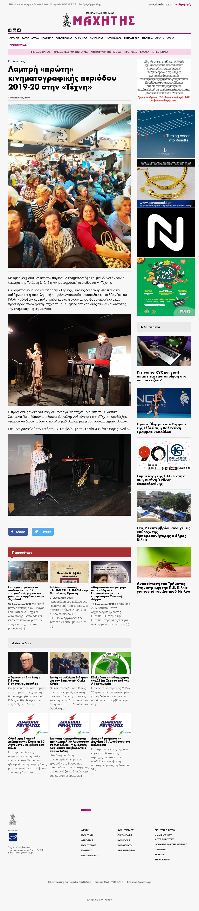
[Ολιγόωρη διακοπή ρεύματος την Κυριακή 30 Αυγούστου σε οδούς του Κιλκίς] (28, 724)
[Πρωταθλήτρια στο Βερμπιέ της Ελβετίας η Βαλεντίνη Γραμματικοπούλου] (164, 403)
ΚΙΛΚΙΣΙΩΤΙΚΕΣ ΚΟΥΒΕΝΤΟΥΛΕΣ (70, 51)
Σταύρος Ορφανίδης (90, 4)
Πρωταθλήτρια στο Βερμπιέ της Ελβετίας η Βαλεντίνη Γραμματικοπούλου (161, 427)
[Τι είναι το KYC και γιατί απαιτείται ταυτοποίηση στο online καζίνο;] (164, 351)
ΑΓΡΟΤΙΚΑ (81, 37)
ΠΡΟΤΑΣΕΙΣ (130, 51)
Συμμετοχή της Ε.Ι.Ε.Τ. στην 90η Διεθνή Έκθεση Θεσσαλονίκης (161, 479)
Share (20, 531)
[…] (23, 628)
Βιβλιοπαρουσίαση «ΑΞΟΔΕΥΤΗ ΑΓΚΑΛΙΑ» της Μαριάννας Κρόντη (69, 590)
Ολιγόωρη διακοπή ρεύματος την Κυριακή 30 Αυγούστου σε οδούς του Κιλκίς (26, 743)
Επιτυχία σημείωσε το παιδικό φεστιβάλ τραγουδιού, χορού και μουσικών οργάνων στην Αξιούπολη (26, 593)
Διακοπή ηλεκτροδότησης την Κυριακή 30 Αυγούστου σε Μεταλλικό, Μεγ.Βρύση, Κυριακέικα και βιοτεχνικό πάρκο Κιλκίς (69, 744)
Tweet (46, 531)
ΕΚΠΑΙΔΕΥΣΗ (131, 37)
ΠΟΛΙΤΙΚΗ (47, 37)
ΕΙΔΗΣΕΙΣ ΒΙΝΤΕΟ (40, 51)
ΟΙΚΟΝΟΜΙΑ (64, 37)
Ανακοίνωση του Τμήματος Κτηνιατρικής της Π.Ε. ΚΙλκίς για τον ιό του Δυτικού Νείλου (163, 587)
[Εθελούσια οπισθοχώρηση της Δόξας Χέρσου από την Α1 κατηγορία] (111, 663)
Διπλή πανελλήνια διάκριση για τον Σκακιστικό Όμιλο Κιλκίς (69, 680)
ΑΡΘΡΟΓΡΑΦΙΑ (164, 37)
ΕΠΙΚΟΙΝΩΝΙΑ (160, 51)
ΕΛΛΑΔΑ (144, 51)
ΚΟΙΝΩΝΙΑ (96, 37)
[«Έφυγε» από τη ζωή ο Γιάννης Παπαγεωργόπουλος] (28, 663)
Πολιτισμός (16, 61)
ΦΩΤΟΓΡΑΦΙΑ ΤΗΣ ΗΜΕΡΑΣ (106, 51)
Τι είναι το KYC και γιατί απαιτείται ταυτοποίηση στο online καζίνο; (161, 375)
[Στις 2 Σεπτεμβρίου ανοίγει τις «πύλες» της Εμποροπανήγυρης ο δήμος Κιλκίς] (164, 506)
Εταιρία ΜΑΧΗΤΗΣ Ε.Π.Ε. (63, 4)
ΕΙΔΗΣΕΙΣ (147, 37)
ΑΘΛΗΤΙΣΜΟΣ (30, 37)
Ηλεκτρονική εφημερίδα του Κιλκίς (28, 4)
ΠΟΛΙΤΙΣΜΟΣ (113, 37)
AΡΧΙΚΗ (14, 37)
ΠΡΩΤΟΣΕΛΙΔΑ (18, 45)
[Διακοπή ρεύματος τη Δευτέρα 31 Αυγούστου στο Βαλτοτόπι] (111, 724)
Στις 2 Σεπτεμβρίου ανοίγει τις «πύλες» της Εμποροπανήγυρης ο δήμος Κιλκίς (163, 533)
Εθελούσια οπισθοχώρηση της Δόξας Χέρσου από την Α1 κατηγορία (110, 680)
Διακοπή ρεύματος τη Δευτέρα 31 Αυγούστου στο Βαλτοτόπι (111, 741)
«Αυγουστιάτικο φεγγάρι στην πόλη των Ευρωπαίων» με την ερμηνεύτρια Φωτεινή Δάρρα (108, 593)
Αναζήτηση (182, 4)
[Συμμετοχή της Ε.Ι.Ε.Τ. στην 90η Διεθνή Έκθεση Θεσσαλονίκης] (164, 455)
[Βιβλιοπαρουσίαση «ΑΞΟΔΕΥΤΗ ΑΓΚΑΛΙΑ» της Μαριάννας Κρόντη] (69, 572)
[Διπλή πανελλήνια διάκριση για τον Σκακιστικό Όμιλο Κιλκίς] (69, 663)
